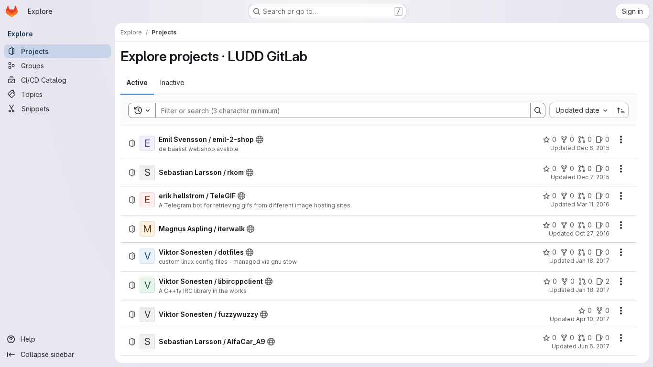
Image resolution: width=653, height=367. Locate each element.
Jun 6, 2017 (593, 346)
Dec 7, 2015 (593, 177)
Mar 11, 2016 (593, 204)
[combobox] (581, 110)
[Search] (537, 110)
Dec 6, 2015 (593, 147)
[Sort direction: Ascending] (621, 110)
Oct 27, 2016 (592, 233)
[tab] (137, 83)
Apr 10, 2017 (592, 319)
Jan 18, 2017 (592, 260)
